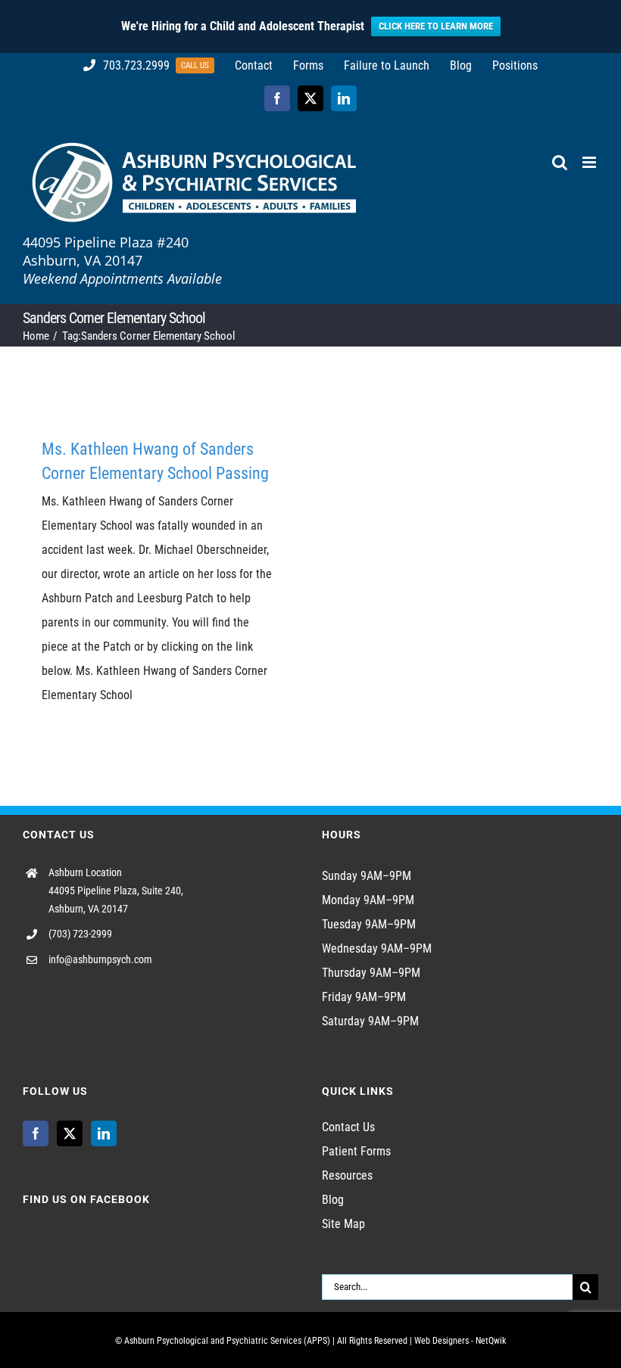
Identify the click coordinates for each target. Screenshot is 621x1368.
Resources (347, 1175)
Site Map (343, 1224)
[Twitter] (70, 1133)
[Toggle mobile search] (559, 162)
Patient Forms (356, 1151)
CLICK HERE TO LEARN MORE (436, 26)
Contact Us (348, 1127)
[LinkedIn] (104, 1133)
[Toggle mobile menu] (590, 162)
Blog (333, 1199)
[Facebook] (35, 1133)
